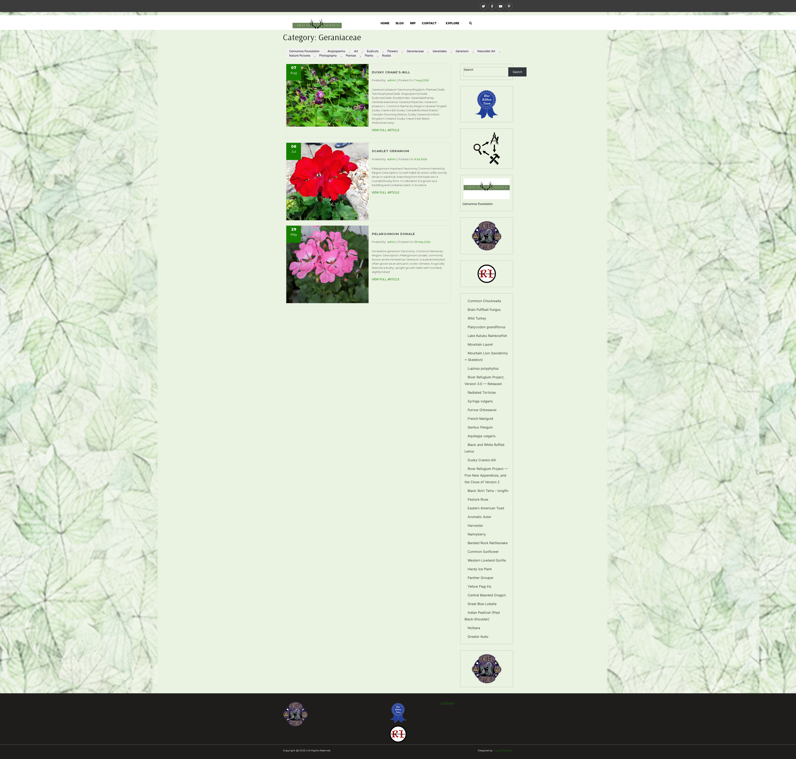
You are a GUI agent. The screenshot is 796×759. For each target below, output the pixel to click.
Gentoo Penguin (480, 427)
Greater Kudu (478, 636)
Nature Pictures (299, 55)
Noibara (474, 628)
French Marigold (480, 418)
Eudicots (373, 51)
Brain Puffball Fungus (484, 309)
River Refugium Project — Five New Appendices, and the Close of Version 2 (486, 475)
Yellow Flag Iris (479, 586)
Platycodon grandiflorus (486, 327)
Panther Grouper (481, 578)
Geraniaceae (415, 51)
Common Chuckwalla (484, 301)
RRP (413, 23)
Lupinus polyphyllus (483, 368)
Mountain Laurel (480, 344)
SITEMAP (447, 704)
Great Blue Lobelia (482, 604)
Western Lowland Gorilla (487, 560)
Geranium (462, 51)
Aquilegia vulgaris (481, 436)
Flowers (392, 51)
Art (356, 51)
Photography (328, 55)
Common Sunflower (483, 552)
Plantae (351, 55)
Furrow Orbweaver (482, 410)
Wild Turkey (477, 318)
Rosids (386, 55)
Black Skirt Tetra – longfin (488, 491)
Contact (429, 23)
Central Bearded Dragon (487, 595)
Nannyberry (477, 534)
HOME (385, 23)
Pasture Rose (478, 499)
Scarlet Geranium (390, 151)
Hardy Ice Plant (480, 569)
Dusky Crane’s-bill (391, 72)
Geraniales (440, 51)
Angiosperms (336, 51)
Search (468, 69)
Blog (400, 23)
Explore (452, 23)
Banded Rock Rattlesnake (488, 543)
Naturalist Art (486, 51)
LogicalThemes (503, 750)
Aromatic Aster (479, 517)
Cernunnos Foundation (304, 51)
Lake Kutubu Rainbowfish (487, 336)
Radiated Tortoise (482, 392)
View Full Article (385, 130)
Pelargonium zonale (393, 234)
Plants (369, 55)
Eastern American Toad (486, 508)
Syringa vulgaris (480, 401)
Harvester (475, 525)
